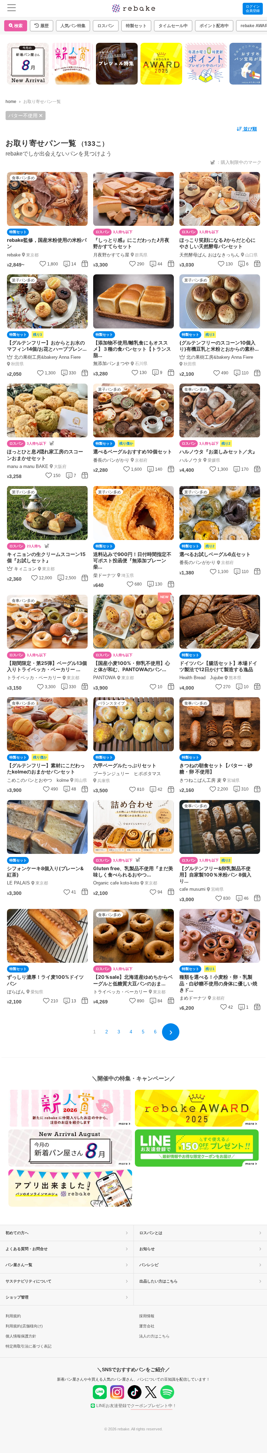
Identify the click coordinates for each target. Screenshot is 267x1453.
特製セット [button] (136, 25)
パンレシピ (149, 1265)
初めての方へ (17, 1233)
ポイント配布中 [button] (214, 25)
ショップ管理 (17, 1297)
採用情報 (146, 1316)
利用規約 (13, 1316)
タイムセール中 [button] (173, 25)
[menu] (11, 8)
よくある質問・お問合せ (27, 1249)
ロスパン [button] (105, 25)
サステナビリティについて (28, 1281)
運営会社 (146, 1326)
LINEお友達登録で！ (136, 1405)
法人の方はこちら (154, 1336)
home (11, 101)
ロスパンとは (150, 1233)
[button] (41, 25)
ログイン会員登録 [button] (253, 9)
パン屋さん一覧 (19, 1265)
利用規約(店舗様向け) (24, 1326)
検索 (18, 25)
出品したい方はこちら (158, 1281)
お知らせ (147, 1249)
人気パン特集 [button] (73, 25)
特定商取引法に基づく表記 (28, 1346)
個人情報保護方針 (21, 1336)
